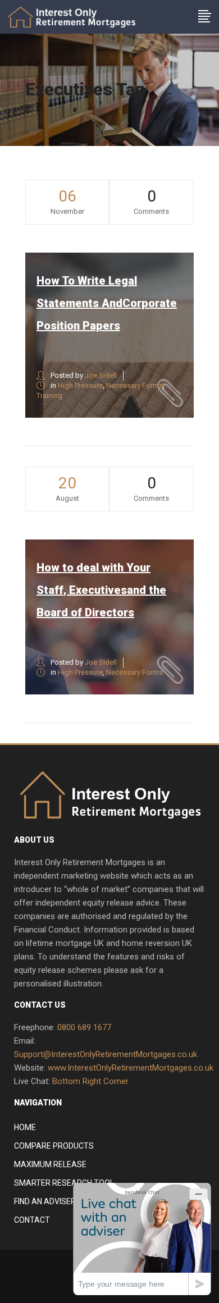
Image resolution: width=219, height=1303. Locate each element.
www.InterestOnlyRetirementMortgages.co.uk (130, 1068)
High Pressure (80, 385)
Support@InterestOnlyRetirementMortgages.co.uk (105, 1054)
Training (49, 395)
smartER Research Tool (64, 1182)
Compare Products (54, 1145)
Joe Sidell (101, 375)
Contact (32, 1219)
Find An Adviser (45, 1201)
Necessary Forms (134, 385)
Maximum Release (50, 1164)
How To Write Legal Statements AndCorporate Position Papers (106, 303)
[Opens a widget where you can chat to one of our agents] (142, 1238)
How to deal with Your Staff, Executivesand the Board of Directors (101, 590)
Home (25, 1127)
